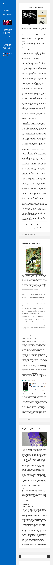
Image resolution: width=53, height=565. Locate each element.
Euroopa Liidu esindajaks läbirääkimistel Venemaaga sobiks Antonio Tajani (7, 37)
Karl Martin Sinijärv (31, 544)
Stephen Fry (24, 446)
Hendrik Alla (37, 544)
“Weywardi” (34, 372)
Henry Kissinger (24, 24)
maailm (34, 234)
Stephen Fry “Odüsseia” (31, 429)
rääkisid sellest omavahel (28, 87)
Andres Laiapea (7, 3)
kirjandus (31, 234)
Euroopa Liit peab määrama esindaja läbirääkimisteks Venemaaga (7, 40)
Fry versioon (30, 540)
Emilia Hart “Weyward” (6, 16)
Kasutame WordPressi (25, 562)
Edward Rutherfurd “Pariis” (7, 10)
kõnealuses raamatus (33, 52)
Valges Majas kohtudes (35, 168)
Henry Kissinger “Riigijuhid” (7, 14)
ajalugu (29, 234)
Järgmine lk (48, 556)
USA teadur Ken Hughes (26, 72)
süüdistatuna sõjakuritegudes (27, 28)
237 (38, 556)
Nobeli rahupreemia (40, 34)
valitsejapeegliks (41, 120)
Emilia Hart (24, 359)
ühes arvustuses (30, 285)
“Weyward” (38, 286)
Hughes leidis (24, 82)
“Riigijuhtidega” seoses (31, 180)
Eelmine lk (20, 556)
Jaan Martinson (43, 544)
